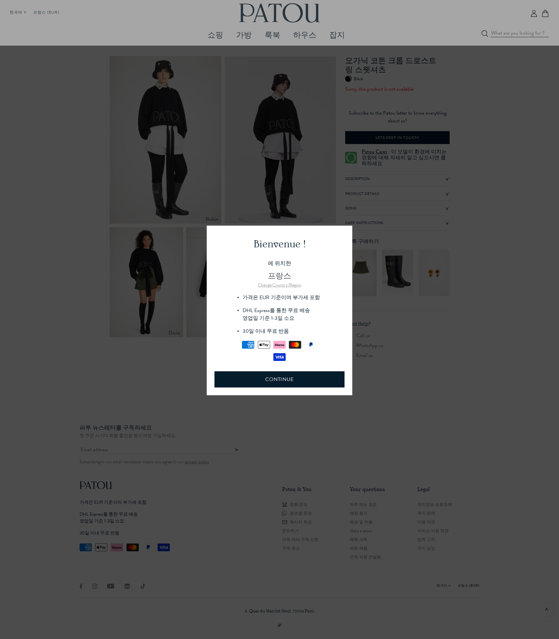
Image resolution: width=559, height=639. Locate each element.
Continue (279, 379)
